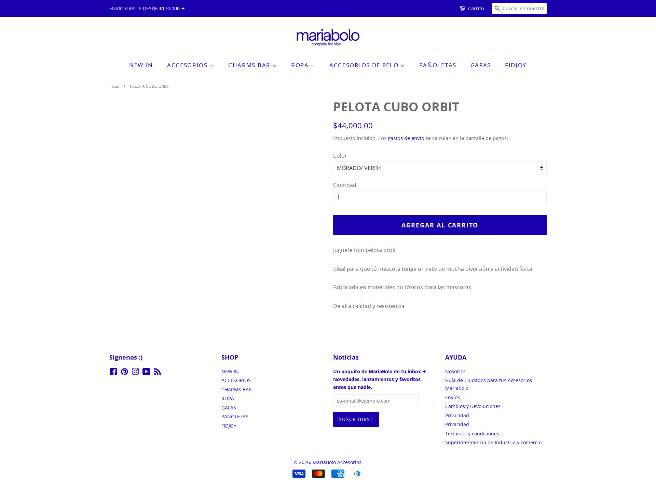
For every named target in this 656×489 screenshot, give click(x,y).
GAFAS (480, 65)
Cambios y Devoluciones (473, 406)
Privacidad (457, 415)
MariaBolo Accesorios (337, 462)
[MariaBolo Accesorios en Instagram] (135, 372)
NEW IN (141, 65)
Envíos (452, 397)
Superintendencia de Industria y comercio (493, 442)
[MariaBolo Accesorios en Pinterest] (124, 372)
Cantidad (344, 185)
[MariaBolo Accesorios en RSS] (157, 372)
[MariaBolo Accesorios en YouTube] (146, 372)
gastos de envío (406, 138)
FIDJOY (516, 65)
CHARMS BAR (250, 65)
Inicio (114, 86)
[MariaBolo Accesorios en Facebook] (113, 372)
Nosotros (455, 371)
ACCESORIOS (188, 65)
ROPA (301, 65)
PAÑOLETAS (437, 65)
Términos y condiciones (472, 433)
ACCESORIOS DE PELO (364, 65)
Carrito (476, 8)
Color (340, 155)
